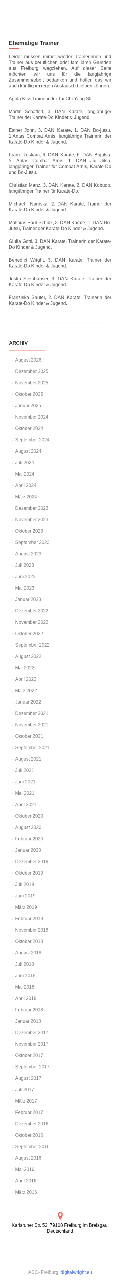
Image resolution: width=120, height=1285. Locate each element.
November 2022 (31, 622)
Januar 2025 (28, 405)
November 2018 (31, 930)
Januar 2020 (28, 850)
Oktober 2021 (29, 736)
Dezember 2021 (31, 713)
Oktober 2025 (29, 394)
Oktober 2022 (29, 633)
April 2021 (25, 804)
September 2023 (32, 542)
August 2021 (28, 759)
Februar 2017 (29, 1112)
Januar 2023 (28, 599)
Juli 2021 (24, 770)
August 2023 (28, 553)
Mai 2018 (24, 987)
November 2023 (31, 519)
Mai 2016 (24, 1169)
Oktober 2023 (29, 530)
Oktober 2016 (29, 1135)
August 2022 (28, 656)
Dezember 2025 (31, 371)
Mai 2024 (24, 473)
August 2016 (28, 1158)
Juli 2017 (24, 1089)
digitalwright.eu (76, 1272)
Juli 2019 (24, 884)
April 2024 (25, 485)
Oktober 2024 (29, 428)
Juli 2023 (24, 565)
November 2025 (31, 382)
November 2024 (31, 416)
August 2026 (28, 359)
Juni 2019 (25, 895)
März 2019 (26, 907)
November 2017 (31, 1044)
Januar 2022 (28, 702)
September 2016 (32, 1146)
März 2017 (26, 1101)
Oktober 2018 (29, 941)
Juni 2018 (25, 975)
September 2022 (32, 644)
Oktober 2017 (29, 1055)
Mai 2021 (24, 793)
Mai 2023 (24, 587)
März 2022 (26, 690)
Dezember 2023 (31, 508)
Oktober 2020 (29, 816)
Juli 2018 (24, 964)
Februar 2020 (29, 838)
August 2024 (28, 451)
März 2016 (26, 1192)
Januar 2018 (28, 1021)
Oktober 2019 (29, 873)
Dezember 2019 (31, 861)
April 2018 (25, 998)
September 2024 (32, 439)
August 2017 (28, 1078)
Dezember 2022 (31, 610)
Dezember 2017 (31, 1032)
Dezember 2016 (31, 1123)
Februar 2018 (29, 1009)
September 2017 (32, 1066)
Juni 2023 (25, 576)
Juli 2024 (24, 462)
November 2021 (31, 724)
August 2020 (28, 827)
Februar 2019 (29, 918)
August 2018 (28, 952)
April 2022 (25, 679)
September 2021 (32, 747)
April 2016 (25, 1180)
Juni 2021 (25, 781)
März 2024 (26, 496)
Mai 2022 (24, 667)
